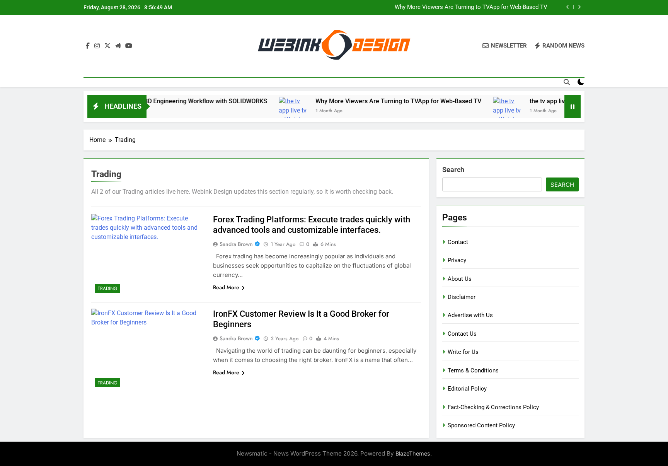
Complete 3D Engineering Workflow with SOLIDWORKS (179, 101)
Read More (226, 287)
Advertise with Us (470, 315)
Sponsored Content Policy (481, 425)
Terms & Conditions (473, 370)
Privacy (457, 260)
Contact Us (462, 333)
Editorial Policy (467, 388)
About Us (460, 278)
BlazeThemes (412, 453)
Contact (458, 242)
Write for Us (463, 351)
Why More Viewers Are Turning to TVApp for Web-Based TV (471, 7)
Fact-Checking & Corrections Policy (493, 407)
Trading (107, 288)
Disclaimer (461, 297)
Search (453, 170)
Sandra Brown (236, 244)
